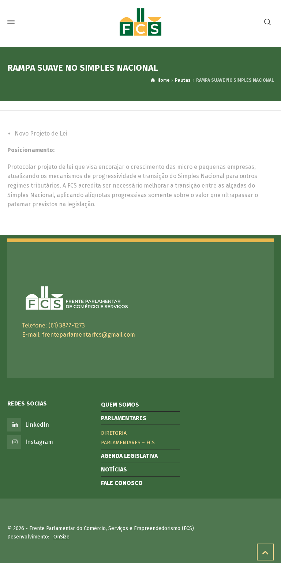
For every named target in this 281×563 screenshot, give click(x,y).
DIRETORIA (114, 433)
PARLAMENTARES (123, 418)
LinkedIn (37, 424)
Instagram (39, 441)
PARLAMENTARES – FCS (128, 443)
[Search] (267, 22)
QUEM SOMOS (120, 404)
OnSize (61, 537)
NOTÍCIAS (114, 469)
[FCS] (140, 22)
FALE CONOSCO (122, 482)
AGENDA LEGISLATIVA (129, 455)
